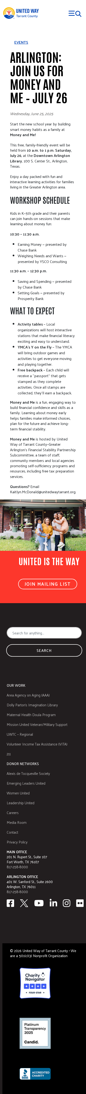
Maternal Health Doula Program (31, 714)
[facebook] (10, 903)
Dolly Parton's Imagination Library (32, 705)
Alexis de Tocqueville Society (28, 773)
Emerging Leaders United (26, 783)
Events (21, 42)
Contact (12, 832)
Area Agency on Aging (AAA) (28, 695)
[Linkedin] (53, 903)
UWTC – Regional (20, 734)
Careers (13, 812)
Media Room (17, 822)
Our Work (16, 685)
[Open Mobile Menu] (75, 13)
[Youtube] (39, 903)
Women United (18, 793)
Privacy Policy (17, 842)
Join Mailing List (48, 584)
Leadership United (20, 802)
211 (9, 754)
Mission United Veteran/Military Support (37, 724)
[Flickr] (80, 903)
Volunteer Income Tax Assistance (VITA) (37, 744)
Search (44, 650)
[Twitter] (24, 903)
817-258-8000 (17, 866)
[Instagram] (66, 903)
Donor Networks (23, 763)
